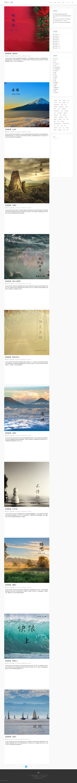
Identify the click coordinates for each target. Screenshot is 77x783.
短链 (67, 119)
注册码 (55, 77)
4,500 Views (22, 739)
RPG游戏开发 (57, 67)
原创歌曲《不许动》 (12, 509)
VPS (59, 102)
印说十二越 (8, 2)
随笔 (55, 90)
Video (55, 2)
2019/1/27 (8, 131)
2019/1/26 (8, 207)
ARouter (56, 115)
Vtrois (44, 776)
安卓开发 (64, 115)
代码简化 (56, 70)
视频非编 (56, 87)
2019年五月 (56, 38)
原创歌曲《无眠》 (11, 205)
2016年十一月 (57, 48)
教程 (60, 100)
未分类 (55, 75)
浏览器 (55, 129)
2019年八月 (56, 36)
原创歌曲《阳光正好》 (12, 357)
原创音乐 (64, 100)
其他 (55, 72)
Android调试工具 (57, 123)
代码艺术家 (61, 117)
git (68, 102)
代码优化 (62, 121)
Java (55, 62)
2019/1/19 (8, 359)
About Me (68, 2)
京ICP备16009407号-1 (38, 778)
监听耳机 (55, 127)
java (65, 104)
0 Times (29, 131)
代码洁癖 (59, 119)
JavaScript (56, 63)
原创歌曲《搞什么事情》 (13, 281)
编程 (62, 104)
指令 (59, 108)
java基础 (66, 110)
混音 (58, 125)
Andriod (56, 58)
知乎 (65, 125)
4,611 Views (24, 511)
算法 (55, 79)
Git (54, 60)
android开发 (56, 104)
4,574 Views (24, 435)
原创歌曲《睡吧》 (11, 585)
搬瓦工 (55, 108)
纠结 (64, 119)
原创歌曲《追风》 (11, 737)
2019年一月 (56, 43)
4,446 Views (24, 131)
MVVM (66, 106)
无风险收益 (64, 108)
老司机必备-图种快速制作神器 (60, 14)
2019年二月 (56, 41)
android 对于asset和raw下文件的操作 (62, 18)
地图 (55, 121)
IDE (54, 125)
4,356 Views (24, 283)
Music (59, 2)
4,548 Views (24, 587)
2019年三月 (56, 39)
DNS (67, 129)
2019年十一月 (57, 34)
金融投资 (56, 89)
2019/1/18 (8, 739)
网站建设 (56, 82)
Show (63, 2)
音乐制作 (12, 131)
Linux (55, 65)
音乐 (68, 100)
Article (50, 2)
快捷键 (55, 119)
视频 (55, 85)
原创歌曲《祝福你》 (12, 53)
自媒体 (55, 84)
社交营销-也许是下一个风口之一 (61, 20)
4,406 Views (24, 359)
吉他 (64, 129)
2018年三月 (56, 44)
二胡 (63, 127)
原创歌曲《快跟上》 (12, 661)
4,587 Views (24, 207)
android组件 (56, 110)
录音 (61, 125)
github (55, 102)
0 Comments (18, 131)
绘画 (55, 80)
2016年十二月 (57, 46)
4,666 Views (24, 663)
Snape (36, 776)
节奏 (60, 127)
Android (56, 106)
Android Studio (66, 123)
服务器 (67, 127)
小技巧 (66, 117)
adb (58, 121)
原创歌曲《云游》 (11, 129)
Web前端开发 (57, 69)
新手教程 (64, 102)
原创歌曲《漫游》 (11, 433)
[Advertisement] (26, 71)
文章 (12, 739)
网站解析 (59, 129)
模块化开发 (61, 106)
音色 (60, 115)
